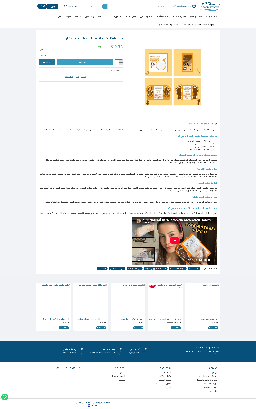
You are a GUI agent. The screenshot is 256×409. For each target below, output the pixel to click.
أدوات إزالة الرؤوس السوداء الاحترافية (91, 319)
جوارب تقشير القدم (134, 268)
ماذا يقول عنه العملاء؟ (199, 123)
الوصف (214, 123)
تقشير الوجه (102, 268)
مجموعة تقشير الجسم (177, 268)
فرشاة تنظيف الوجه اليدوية (132, 319)
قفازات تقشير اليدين (117, 268)
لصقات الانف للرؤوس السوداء (156, 268)
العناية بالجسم (194, 268)
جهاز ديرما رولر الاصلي (209, 319)
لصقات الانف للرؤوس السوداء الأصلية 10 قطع (53, 319)
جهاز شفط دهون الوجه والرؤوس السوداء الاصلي (165, 319)
